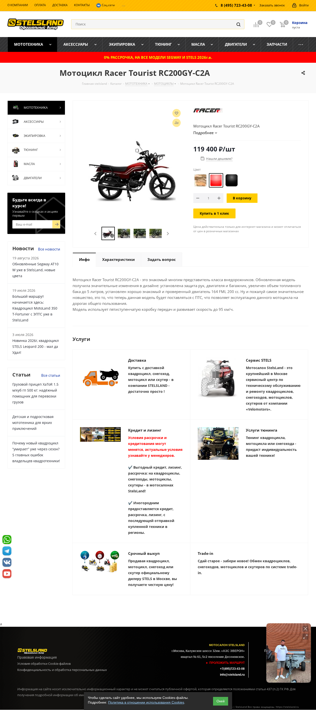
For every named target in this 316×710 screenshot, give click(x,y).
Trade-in (205, 553)
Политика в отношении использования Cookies (146, 702)
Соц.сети (108, 5)
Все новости (49, 249)
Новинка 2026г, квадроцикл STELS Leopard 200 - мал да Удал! (35, 346)
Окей (221, 701)
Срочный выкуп (144, 553)
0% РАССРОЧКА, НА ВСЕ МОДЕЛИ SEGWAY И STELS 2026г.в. (158, 57)
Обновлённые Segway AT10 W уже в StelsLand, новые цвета (35, 270)
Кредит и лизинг (144, 430)
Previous (95, 233)
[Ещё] (301, 44)
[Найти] (238, 24)
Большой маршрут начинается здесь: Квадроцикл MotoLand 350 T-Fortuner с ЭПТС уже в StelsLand (34, 308)
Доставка (137, 360)
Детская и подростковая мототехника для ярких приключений (33, 422)
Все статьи (50, 375)
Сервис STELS (258, 360)
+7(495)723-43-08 (232, 668)
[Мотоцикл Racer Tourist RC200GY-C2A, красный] (132, 169)
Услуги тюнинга (261, 430)
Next (167, 233)
